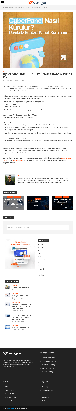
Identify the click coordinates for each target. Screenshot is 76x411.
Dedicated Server (11, 394)
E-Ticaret (45, 401)
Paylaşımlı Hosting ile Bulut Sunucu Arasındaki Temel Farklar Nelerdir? (13, 202)
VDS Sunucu (9, 387)
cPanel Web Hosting (49, 361)
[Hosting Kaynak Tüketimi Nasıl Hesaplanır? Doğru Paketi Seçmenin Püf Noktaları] (7, 315)
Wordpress (15, 293)
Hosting (10, 197)
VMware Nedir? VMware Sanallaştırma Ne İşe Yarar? (62, 202)
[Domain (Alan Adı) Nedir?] (7, 287)
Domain (14, 285)
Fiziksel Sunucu (10, 398)
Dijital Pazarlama (47, 390)
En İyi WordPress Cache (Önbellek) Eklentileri (20, 296)
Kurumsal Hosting (48, 368)
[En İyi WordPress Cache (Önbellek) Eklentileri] (7, 295)
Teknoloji (45, 387)
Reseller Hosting (47, 372)
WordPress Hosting (48, 365)
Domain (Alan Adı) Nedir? (21, 287)
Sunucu (5, 71)
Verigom (11, 409)
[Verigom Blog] (13, 355)
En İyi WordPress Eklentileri (21, 327)
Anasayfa (5, 7)
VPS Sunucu (9, 390)
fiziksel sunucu (18, 160)
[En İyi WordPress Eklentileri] (7, 327)
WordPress (45, 398)
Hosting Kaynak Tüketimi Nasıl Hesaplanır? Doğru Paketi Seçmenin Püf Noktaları (22, 317)
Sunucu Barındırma (11, 401)
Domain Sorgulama (48, 358)
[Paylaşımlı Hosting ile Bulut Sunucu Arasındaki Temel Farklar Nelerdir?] (7, 304)
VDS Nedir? (38, 202)
